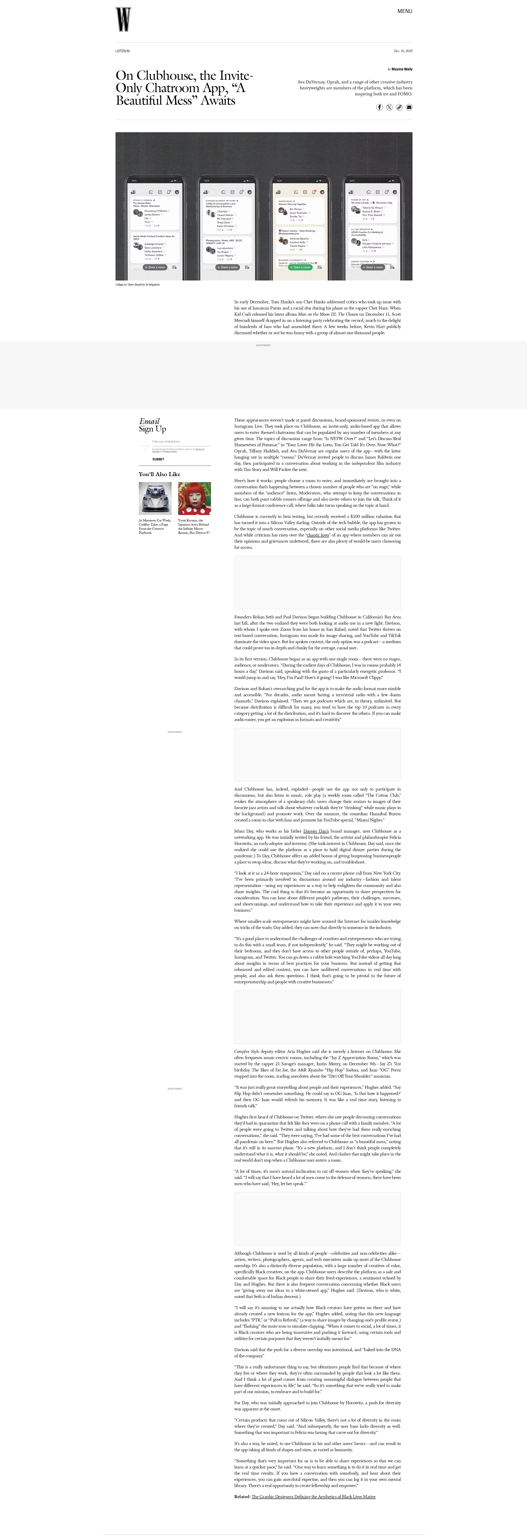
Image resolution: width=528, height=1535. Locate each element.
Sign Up (152, 424)
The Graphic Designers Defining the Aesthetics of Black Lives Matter (314, 1497)
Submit (158, 459)
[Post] (389, 107)
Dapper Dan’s (316, 831)
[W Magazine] (123, 19)
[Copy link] (399, 107)
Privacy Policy (170, 451)
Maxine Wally (402, 69)
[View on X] (317, 582)
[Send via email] (409, 107)
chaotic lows (318, 535)
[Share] (379, 107)
